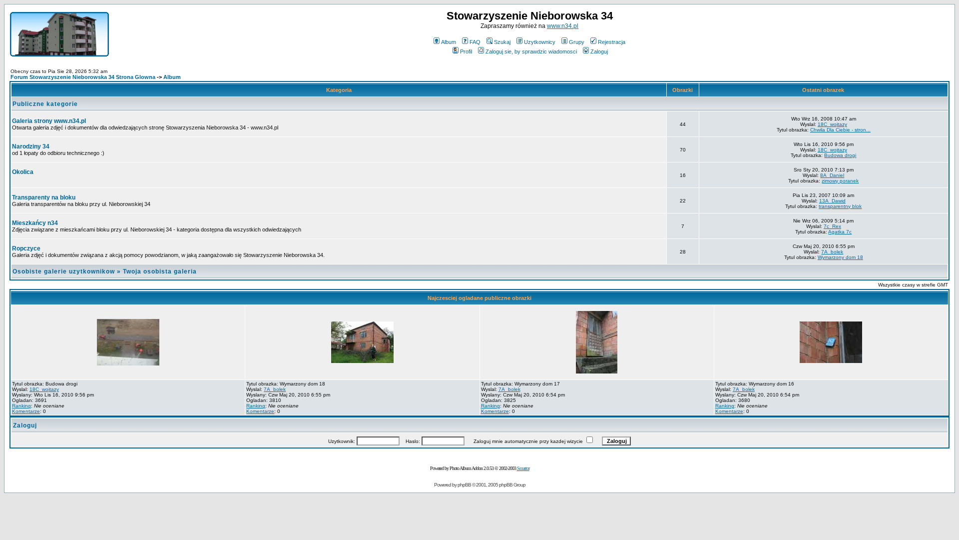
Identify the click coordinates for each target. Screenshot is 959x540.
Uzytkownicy (539, 42)
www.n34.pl (562, 26)
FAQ (475, 42)
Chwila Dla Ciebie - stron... (840, 129)
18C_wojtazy (832, 124)
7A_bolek (832, 251)
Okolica (22, 172)
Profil (466, 51)
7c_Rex (832, 226)
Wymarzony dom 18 (840, 257)
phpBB (464, 485)
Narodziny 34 (30, 146)
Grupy (576, 42)
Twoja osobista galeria (160, 271)
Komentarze (26, 411)
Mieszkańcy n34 (35, 223)
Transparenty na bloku (43, 197)
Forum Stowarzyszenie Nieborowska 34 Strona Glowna (82, 77)
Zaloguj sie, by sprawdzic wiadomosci (531, 51)
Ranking (21, 405)
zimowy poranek (840, 181)
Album (448, 42)
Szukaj (502, 42)
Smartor (523, 468)
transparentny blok (840, 206)
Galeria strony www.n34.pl (49, 121)
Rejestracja (611, 42)
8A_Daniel (832, 175)
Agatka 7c (840, 231)
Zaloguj (599, 51)
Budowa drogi (840, 155)
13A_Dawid (832, 201)
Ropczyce (26, 248)
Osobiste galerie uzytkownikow (63, 271)
